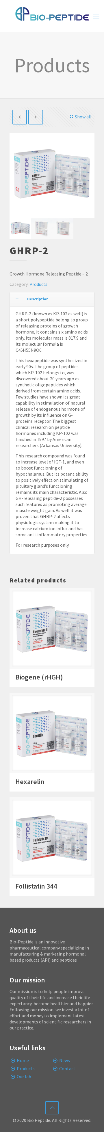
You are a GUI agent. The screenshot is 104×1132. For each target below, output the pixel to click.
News (64, 1060)
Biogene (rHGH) (39, 677)
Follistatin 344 (36, 886)
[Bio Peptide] (52, 16)
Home (23, 1060)
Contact (67, 1068)
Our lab (24, 1076)
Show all (83, 117)
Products (38, 284)
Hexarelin (29, 781)
